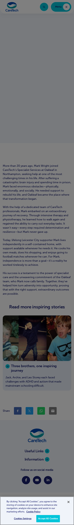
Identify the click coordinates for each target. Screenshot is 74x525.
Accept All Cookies (48, 518)
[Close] (68, 502)
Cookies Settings (22, 518)
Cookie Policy (33, 511)
